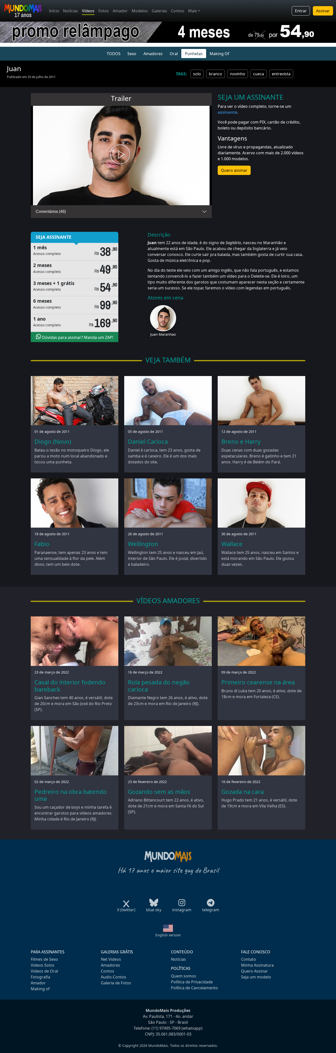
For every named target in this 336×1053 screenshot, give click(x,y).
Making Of (219, 53)
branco (215, 74)
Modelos (140, 11)
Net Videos (111, 959)
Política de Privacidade (192, 982)
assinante (227, 112)
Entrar (301, 11)
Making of (40, 988)
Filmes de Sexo (44, 959)
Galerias (159, 11)
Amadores (153, 53)
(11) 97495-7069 (166, 1028)
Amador (120, 11)
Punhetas (194, 53)
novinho (237, 74)
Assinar (323, 11)
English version (168, 935)
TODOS (114, 53)
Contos (177, 11)
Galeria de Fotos (116, 983)
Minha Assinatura (257, 965)
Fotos (103, 11)
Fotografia (40, 977)
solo (197, 74)
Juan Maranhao (163, 334)
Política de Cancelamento (194, 987)
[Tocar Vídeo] (121, 155)
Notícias (70, 11)
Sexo (131, 53)
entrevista (281, 74)
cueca (258, 74)
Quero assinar (234, 170)
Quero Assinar (254, 971)
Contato (248, 959)
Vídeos (88, 11)
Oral (174, 53)
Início (54, 11)
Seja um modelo (256, 977)
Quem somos (183, 976)
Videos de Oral (44, 971)
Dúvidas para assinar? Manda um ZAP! (77, 337)
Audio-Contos (113, 977)
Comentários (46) (51, 211)
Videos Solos (42, 965)
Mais (192, 11)
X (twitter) (126, 909)
